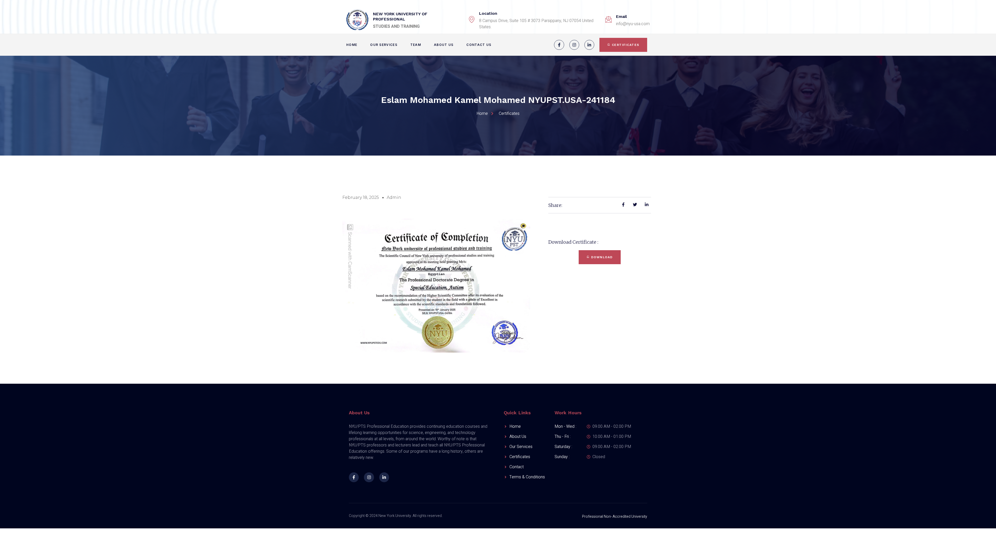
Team (415, 45)
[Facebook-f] (559, 45)
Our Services (383, 45)
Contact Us (478, 45)
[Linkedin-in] (589, 45)
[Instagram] (574, 45)
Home (351, 45)
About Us (443, 45)
